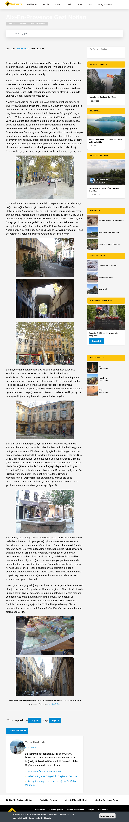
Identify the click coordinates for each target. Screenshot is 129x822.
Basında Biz (103, 809)
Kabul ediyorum (107, 816)
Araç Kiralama (105, 4)
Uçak (90, 4)
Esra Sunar (23, 49)
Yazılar (46, 4)
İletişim (91, 809)
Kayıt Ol (55, 720)
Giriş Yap (35, 720)
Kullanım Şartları (56, 809)
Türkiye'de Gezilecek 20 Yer (19, 800)
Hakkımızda (40, 809)
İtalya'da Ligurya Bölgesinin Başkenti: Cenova (52, 776)
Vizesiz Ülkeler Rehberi (76, 800)
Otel (69, 4)
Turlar (79, 4)
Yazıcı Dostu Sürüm (17, 731)
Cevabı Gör (97, 341)
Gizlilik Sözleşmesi (75, 809)
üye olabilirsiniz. (53, 704)
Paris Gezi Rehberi (48, 800)
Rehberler (32, 4)
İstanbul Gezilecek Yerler (106, 800)
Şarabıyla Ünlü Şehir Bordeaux (44, 771)
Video (58, 4)
